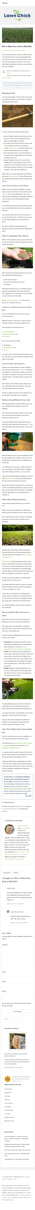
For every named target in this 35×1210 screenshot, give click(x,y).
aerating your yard (14, 148)
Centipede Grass (8, 347)
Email (4, 981)
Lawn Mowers (8, 1106)
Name (4, 972)
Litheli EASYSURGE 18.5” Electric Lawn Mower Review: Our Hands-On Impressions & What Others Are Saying (16, 1139)
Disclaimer (11, 1200)
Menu (5, 3)
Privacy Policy (7, 1197)
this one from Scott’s (14, 176)
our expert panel (19, 1081)
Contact (9, 1179)
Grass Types (7, 1096)
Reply (22, 903)
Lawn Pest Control (9, 1110)
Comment (5, 945)
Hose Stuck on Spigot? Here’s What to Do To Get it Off (17, 1150)
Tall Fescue (7, 336)
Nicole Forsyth (5, 78)
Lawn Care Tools (8, 1103)
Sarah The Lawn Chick (20, 50)
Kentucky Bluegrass (9, 334)
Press (15, 1179)
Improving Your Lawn (14, 809)
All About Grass (8, 1089)
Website (4, 991)
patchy (22, 472)
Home (27, 1177)
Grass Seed (5, 809)
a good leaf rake (10, 478)
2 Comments (5, 50)
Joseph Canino (11, 888)
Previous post (6, 873)
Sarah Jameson (22, 826)
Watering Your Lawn (9, 1121)
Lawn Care (7, 1099)
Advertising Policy (25, 1195)
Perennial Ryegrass (9, 332)
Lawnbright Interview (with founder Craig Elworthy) (17, 1159)
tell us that (5, 194)
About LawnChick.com (10, 1067)
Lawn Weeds (7, 1114)
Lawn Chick (24, 828)
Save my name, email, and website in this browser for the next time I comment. (16, 1004)
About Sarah (19, 1067)
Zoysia (5, 350)
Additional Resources (8, 802)
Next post (15, 873)
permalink (4, 811)
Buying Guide (8, 1092)
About (3, 1179)
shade (13, 293)
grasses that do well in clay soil (13, 300)
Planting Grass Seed (20, 806)
